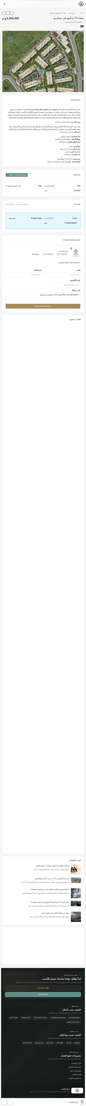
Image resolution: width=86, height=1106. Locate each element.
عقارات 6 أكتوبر (14, 1017)
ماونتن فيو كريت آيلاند (43, 1071)
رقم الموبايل (38, 270)
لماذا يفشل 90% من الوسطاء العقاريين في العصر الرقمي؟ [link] (50, 902)
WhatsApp (35, 254)
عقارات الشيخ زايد (25, 1017)
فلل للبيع (69, 1043)
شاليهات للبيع (60, 1043)
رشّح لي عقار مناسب (43, 988)
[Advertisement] (43, 945)
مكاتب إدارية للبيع (27, 1043)
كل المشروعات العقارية (43, 1078)
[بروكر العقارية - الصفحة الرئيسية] (77, 1090)
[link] (76, 869)
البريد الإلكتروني (75, 280)
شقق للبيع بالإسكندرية (74, 1017)
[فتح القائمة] (4, 3)
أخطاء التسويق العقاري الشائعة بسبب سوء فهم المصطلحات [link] (49, 889)
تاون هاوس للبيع (39, 1043)
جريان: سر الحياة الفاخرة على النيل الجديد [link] (55, 913)
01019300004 (62, 254)
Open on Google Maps (18, 175)
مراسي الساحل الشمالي (43, 1067)
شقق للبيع (72, 13)
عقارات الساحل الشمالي (73, 1022)
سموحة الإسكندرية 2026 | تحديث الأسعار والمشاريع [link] (52, 878)
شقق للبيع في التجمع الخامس (57, 1017)
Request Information (43, 306)
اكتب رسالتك (76, 290)
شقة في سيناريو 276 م (66, 132)
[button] (11, 13)
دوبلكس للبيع (50, 1043)
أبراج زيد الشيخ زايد (43, 1063)
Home (82, 13)
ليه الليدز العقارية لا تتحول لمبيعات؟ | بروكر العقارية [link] (52, 866)
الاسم (78, 270)
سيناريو (50, 109)
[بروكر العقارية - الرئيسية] (81, 4)
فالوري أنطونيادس (43, 1075)
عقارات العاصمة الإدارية (62, 122)
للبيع (82, 26)
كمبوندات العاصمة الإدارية (40, 1017)
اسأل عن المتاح (43, 994)
